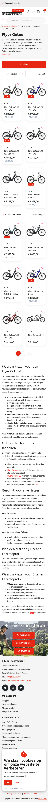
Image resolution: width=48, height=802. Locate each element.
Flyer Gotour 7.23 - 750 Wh (35, 108)
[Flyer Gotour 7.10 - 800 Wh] (12, 318)
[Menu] (3, 20)
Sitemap (27, 794)
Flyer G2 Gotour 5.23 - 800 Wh (11, 196)
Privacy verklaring (14, 794)
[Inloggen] (28, 12)
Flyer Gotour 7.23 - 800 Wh (35, 248)
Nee (17, 782)
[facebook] (5, 687)
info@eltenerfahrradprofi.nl (19, 680)
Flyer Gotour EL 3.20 (35, 196)
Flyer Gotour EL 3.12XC (11, 248)
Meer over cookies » (13, 788)
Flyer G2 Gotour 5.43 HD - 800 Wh (11, 292)
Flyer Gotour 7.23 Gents (35, 292)
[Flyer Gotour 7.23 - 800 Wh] (36, 230)
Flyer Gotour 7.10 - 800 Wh (11, 336)
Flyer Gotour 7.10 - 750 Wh (11, 108)
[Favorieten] (33, 12)
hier (36, 484)
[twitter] (21, 687)
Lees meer (6, 54)
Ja (8, 782)
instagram (25, 643)
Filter (25, 64)
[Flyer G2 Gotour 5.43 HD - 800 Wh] (12, 274)
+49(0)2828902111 (13, 677)
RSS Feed (37, 794)
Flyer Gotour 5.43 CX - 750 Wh (11, 152)
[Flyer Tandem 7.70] (36, 318)
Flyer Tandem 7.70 (36, 335)
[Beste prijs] (38, 12)
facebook (25, 635)
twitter (25, 651)
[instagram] (13, 687)
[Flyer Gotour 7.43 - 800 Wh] (36, 134)
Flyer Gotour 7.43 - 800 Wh (35, 152)
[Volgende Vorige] (29, 353)
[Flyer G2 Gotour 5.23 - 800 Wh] (12, 178)
